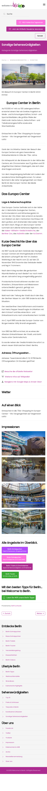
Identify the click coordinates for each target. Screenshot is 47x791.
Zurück (7, 613)
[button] (44, 4)
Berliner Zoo (7, 233)
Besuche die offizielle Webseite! (18, 371)
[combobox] (15, 13)
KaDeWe (21, 233)
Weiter (39, 613)
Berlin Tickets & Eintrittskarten (17, 567)
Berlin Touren (10, 575)
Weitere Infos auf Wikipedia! (17, 376)
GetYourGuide (16, 606)
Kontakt (40, 36)
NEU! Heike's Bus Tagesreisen (32, 22)
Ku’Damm (37, 233)
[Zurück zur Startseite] (13, 4)
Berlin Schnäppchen (15, 550)
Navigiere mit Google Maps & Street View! (23, 382)
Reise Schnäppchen (14, 558)
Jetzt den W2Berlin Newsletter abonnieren (27, 29)
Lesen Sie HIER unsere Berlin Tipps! (20, 597)
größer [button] (23, 443)
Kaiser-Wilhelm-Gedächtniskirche (20, 230)
